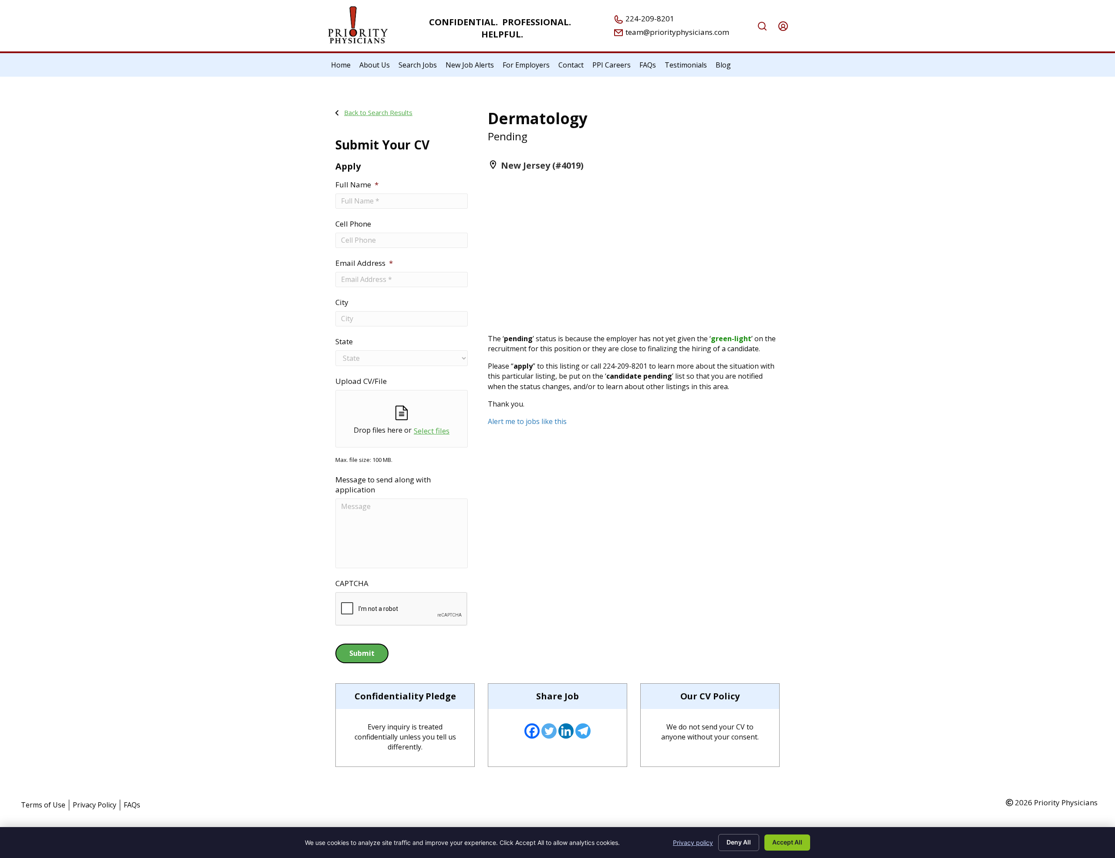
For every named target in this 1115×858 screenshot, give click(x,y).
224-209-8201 (649, 19)
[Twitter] (549, 731)
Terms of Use (43, 805)
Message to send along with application (383, 485)
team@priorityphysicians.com (676, 32)
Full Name (356, 185)
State (344, 341)
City (341, 302)
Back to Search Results (378, 112)
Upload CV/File (361, 381)
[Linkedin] (566, 731)
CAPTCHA (351, 583)
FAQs (132, 805)
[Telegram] (583, 731)
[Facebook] (532, 731)
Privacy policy (693, 842)
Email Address (364, 263)
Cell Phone (353, 224)
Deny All (738, 842)
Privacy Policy (94, 805)
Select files (431, 431)
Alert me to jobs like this (527, 421)
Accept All (787, 842)
